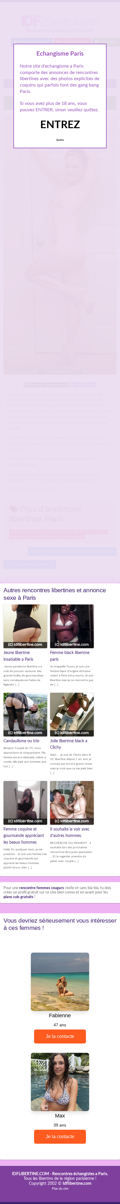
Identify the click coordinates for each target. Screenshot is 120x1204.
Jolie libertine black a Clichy (68, 744)
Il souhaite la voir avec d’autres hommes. (70, 832)
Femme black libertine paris (69, 656)
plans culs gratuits (18, 897)
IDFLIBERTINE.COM (30, 1174)
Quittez (60, 140)
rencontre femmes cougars (41, 888)
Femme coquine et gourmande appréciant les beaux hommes (23, 836)
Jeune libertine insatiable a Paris (18, 656)
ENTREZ (60, 125)
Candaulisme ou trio (21, 741)
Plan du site (60, 1188)
